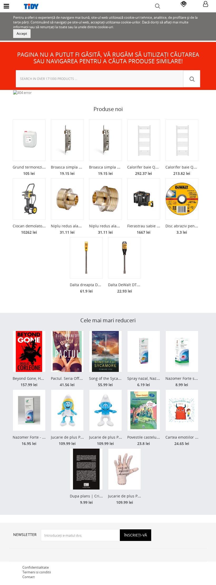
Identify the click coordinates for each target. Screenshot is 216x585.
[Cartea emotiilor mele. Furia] (181, 410)
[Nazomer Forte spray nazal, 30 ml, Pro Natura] (181, 351)
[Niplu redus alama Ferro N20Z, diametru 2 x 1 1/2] (67, 199)
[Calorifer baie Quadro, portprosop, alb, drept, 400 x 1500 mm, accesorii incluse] (181, 140)
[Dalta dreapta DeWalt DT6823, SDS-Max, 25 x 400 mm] (86, 258)
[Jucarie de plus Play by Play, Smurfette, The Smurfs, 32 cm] (67, 410)
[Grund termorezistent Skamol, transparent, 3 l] (29, 140)
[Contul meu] (205, 4)
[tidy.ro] (108, 6)
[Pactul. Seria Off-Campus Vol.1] (67, 351)
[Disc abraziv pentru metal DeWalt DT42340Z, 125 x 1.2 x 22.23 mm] (181, 199)
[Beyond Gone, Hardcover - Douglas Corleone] (29, 351)
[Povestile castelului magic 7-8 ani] (143, 410)
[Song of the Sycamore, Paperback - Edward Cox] (105, 351)
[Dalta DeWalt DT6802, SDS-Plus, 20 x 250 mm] (124, 258)
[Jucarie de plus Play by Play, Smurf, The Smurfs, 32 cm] (105, 410)
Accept (22, 33)
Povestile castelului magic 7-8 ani (156, 437)
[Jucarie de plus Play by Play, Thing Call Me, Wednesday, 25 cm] (124, 469)
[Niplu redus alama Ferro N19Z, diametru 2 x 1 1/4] (105, 199)
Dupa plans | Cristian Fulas (94, 495)
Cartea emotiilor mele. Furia (190, 437)
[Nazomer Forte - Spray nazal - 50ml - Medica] (29, 410)
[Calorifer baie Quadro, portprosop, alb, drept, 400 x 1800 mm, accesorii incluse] (143, 140)
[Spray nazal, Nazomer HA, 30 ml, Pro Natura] (143, 351)
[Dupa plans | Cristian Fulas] (86, 469)
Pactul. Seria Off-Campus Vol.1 (78, 378)
